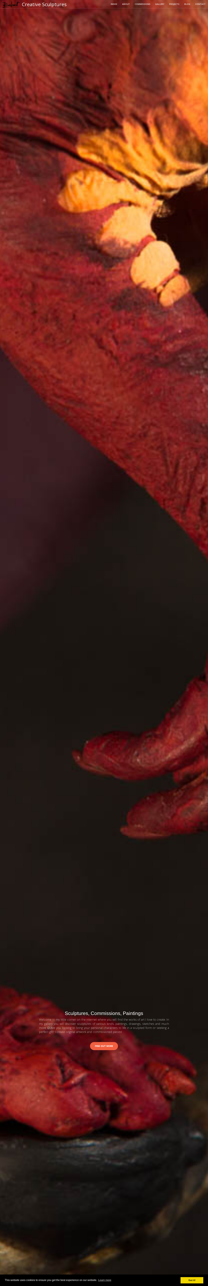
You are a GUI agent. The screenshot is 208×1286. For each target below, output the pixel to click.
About (126, 4)
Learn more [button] (104, 1280)
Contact (200, 4)
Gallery (159, 4)
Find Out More (104, 1046)
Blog (187, 4)
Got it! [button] (191, 1280)
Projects (174, 4)
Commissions (142, 4)
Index (114, 4)
